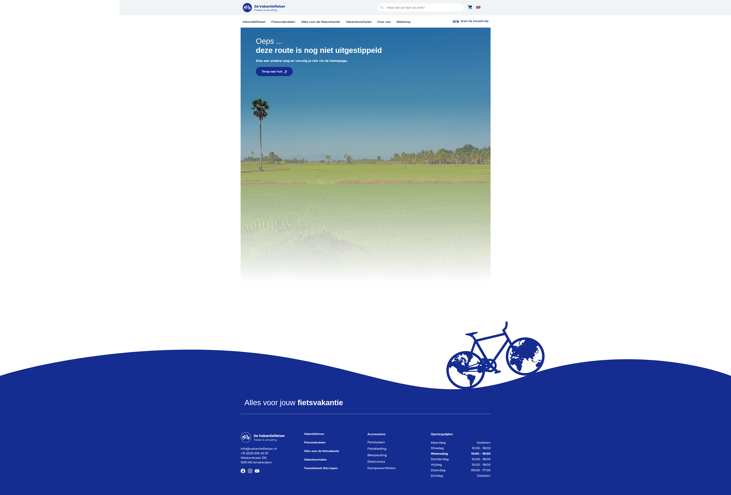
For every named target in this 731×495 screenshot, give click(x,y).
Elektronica (376, 461)
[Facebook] (243, 471)
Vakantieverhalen (359, 22)
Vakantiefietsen (254, 22)
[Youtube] (257, 471)
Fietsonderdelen (283, 22)
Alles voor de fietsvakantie (320, 22)
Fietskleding (376, 448)
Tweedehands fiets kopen (321, 468)
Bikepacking (377, 455)
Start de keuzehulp (474, 21)
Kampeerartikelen (381, 468)
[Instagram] (250, 471)
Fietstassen (376, 442)
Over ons (384, 22)
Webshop (403, 22)
